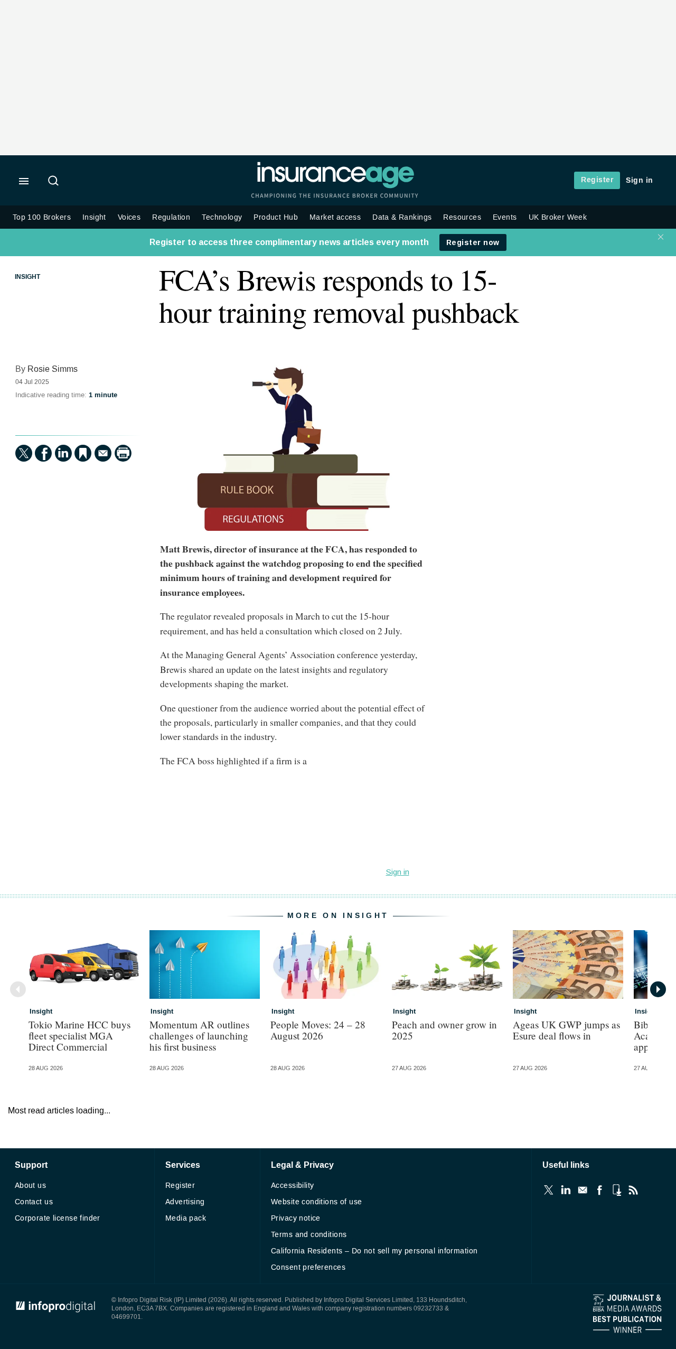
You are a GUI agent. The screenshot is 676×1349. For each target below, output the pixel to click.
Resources (462, 217)
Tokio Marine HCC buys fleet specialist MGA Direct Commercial (79, 1035)
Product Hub (275, 217)
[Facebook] (43, 453)
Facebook (599, 1190)
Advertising (185, 1202)
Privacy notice (296, 1218)
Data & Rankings (401, 217)
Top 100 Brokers (42, 217)
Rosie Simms (52, 369)
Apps (616, 1190)
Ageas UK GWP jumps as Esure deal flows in (566, 1030)
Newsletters (582, 1190)
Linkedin (565, 1190)
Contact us (34, 1202)
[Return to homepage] (335, 186)
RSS (633, 1190)
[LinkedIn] (63, 453)
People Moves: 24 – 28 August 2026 (317, 1030)
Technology (222, 217)
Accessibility (292, 1186)
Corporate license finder (57, 1218)
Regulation (171, 217)
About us (30, 1186)
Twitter (548, 1190)
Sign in (639, 180)
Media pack (185, 1218)
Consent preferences (308, 1267)
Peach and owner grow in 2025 (444, 1030)
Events (505, 217)
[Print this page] (123, 453)
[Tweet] (23, 453)
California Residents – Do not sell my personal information (374, 1251)
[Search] (54, 181)
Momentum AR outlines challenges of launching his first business (199, 1035)
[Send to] (103, 453)
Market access (335, 217)
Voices (129, 217)
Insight (94, 217)
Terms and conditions (308, 1235)
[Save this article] (82, 453)
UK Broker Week (558, 217)
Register (597, 179)
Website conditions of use (316, 1202)
